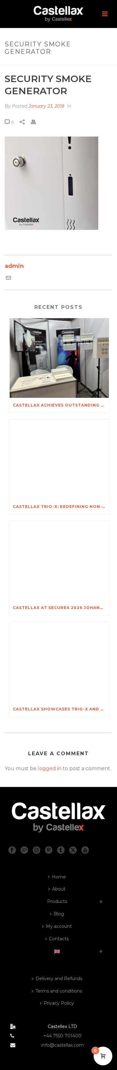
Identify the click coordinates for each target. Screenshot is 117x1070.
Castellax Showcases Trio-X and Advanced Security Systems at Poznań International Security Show (61, 709)
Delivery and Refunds (59, 978)
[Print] (36, 122)
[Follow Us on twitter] (73, 850)
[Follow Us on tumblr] (61, 850)
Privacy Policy (59, 1003)
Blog (59, 914)
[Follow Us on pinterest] (48, 850)
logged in (49, 768)
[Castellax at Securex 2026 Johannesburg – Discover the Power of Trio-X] (59, 561)
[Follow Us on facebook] (12, 850)
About (59, 889)
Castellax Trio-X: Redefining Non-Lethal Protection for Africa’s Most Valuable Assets (61, 506)
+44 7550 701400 (62, 1036)
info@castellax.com (62, 1045)
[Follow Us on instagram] (36, 850)
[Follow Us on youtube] (85, 850)
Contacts (59, 939)
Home (59, 877)
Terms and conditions (59, 991)
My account (59, 926)
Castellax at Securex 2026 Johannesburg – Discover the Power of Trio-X (61, 607)
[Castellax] (59, 14)
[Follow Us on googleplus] (24, 850)
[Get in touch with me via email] (8, 278)
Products (57, 901)
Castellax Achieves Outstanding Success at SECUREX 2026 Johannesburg (61, 405)
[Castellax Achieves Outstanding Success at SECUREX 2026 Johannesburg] (59, 358)
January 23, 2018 (46, 106)
